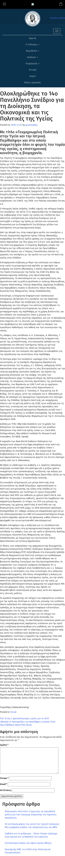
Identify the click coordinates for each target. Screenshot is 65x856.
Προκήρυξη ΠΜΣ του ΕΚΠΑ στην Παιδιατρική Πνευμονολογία (27, 851)
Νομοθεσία (32, 51)
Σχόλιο (4, 745)
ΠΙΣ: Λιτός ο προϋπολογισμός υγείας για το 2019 (24, 718)
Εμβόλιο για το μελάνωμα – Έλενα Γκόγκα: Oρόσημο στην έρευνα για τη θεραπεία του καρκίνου (31, 835)
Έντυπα (32, 70)
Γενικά (13, 712)
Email (3, 784)
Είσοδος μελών (57, 18)
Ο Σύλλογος (32, 44)
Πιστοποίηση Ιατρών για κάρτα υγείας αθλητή (28, 843)
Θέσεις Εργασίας (32, 82)
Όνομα (4, 778)
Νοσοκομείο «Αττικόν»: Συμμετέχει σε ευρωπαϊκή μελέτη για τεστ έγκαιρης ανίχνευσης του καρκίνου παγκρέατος (30, 814)
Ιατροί (32, 76)
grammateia (31, 125)
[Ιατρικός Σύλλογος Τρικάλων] (33, 4)
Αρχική (32, 38)
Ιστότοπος (5, 790)
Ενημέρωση (32, 63)
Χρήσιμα (31, 57)
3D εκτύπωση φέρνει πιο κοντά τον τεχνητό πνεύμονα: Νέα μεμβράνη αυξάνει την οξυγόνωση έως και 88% (32, 826)
